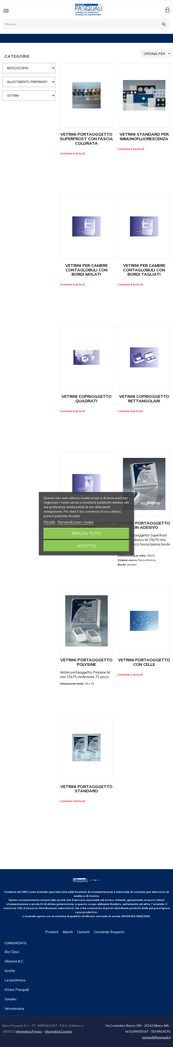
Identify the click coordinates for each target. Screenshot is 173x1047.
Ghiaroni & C (14, 961)
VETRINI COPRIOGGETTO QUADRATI (86, 398)
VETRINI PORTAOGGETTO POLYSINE (86, 662)
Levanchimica (15, 980)
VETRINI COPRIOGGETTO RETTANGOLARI (144, 398)
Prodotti (51, 932)
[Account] (167, 9)
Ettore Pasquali (17, 989)
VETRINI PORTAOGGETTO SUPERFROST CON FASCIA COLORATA (86, 139)
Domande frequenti (109, 932)
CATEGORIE (17, 56)
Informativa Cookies (58, 1031)
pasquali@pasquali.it (156, 1037)
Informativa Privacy (29, 1031)
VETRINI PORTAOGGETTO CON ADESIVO (144, 525)
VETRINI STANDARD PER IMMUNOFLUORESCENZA (144, 136)
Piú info (49, 522)
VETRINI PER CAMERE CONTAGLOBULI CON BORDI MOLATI (86, 270)
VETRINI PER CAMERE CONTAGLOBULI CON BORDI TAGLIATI (144, 270)
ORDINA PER (157, 53)
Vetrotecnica (14, 1008)
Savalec (11, 999)
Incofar (10, 971)
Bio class (12, 952)
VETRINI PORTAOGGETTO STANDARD (86, 789)
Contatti (83, 932)
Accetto (86, 545)
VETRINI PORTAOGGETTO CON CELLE (144, 662)
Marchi (68, 932)
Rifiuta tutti (86, 533)
